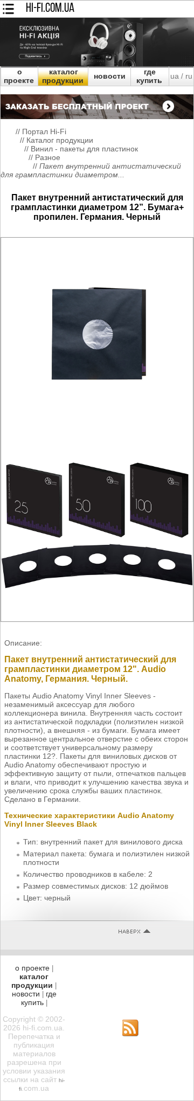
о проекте (19, 76)
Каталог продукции (59, 140)
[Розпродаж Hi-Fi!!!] (97, 63)
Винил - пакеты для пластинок (84, 148)
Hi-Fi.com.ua (50, 8)
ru (188, 76)
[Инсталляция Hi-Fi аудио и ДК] (97, 104)
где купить (149, 76)
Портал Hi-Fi (44, 131)
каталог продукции (63, 76)
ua (174, 76)
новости (110, 76)
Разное (47, 157)
